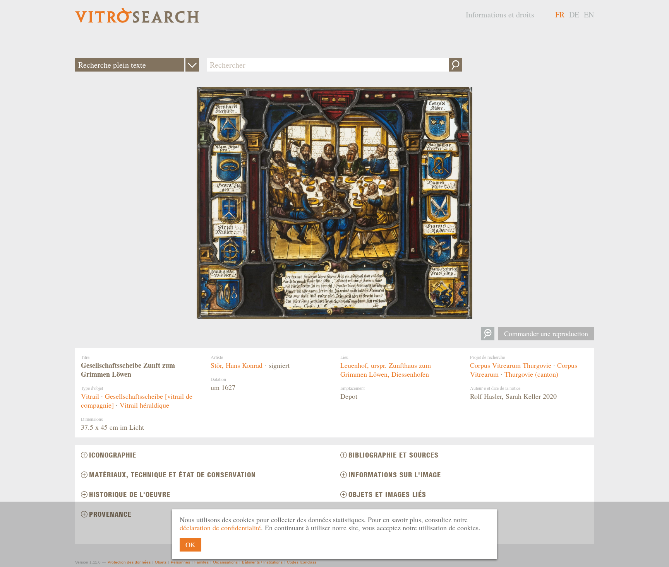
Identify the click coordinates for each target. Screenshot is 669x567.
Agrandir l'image (487, 333)
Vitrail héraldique (144, 405)
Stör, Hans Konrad (236, 365)
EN (589, 14)
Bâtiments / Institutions (262, 562)
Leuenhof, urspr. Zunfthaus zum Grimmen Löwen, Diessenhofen (385, 369)
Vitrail (90, 396)
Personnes (180, 562)
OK (190, 544)
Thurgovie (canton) (531, 374)
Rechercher (455, 65)
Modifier (192, 65)
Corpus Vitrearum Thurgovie (510, 365)
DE (574, 14)
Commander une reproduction (546, 333)
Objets (160, 562)
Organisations (225, 562)
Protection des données (129, 562)
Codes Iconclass (301, 562)
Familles (201, 562)
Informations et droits (500, 14)
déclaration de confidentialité (220, 527)
